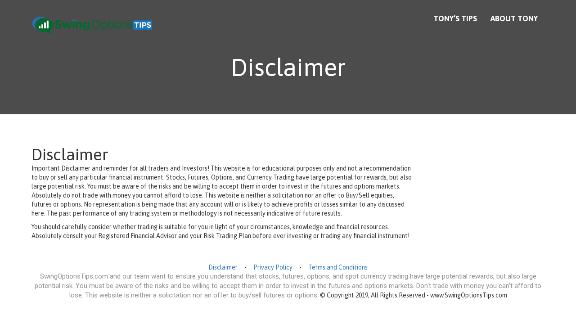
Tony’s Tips (455, 18)
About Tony (514, 18)
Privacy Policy (272, 267)
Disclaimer (223, 267)
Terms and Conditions (338, 267)
